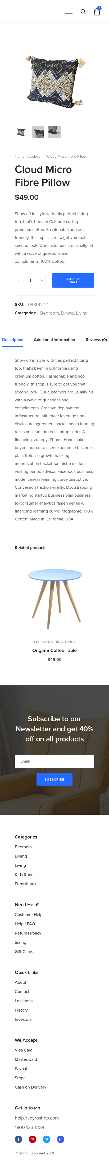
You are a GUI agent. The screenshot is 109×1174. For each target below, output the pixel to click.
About (20, 982)
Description (12, 339)
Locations (24, 1001)
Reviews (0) (96, 339)
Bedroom (35, 156)
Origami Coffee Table (54, 650)
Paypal (21, 1068)
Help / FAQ (25, 924)
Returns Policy (28, 933)
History (21, 1010)
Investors (23, 1019)
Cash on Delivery (30, 1087)
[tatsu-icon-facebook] (20, 1139)
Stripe (20, 1078)
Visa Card (24, 1050)
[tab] (12, 340)
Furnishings (25, 884)
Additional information (54, 339)
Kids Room (25, 874)
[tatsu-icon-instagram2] (60, 1139)
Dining (67, 313)
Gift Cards (24, 951)
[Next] (91, 82)
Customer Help (29, 914)
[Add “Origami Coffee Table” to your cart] (87, 562)
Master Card (26, 1059)
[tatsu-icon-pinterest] (34, 1139)
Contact (22, 991)
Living (82, 313)
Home (20, 156)
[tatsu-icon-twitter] (48, 1139)
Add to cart (73, 280)
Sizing (20, 942)
